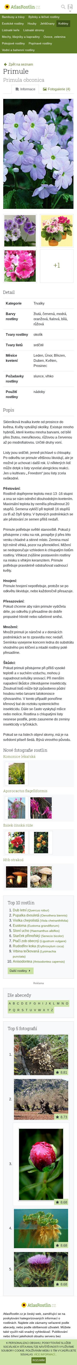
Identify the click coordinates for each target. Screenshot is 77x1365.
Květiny (63, 23)
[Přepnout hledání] (63, 7)
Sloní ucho (36, 930)
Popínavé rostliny (40, 43)
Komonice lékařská (19, 756)
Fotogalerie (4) (58, 89)
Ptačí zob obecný (39, 941)
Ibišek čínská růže (18, 825)
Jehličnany (47, 23)
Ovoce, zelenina (54, 36)
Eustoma (36, 925)
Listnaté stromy (33, 30)
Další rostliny (19, 970)
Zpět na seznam (20, 64)
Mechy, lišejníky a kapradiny (21, 36)
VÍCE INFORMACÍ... (45, 1354)
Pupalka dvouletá (40, 915)
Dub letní (31, 910)
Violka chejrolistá (40, 920)
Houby (32, 23)
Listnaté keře (10, 30)
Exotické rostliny (13, 23)
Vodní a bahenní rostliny (18, 50)
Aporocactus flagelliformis (25, 791)
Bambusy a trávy (13, 17)
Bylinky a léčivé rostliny (43, 17)
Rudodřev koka (38, 946)
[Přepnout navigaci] (70, 7)
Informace (27, 89)
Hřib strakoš (13, 860)
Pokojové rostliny (13, 43)
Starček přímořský (38, 936)
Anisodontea (39, 961)
